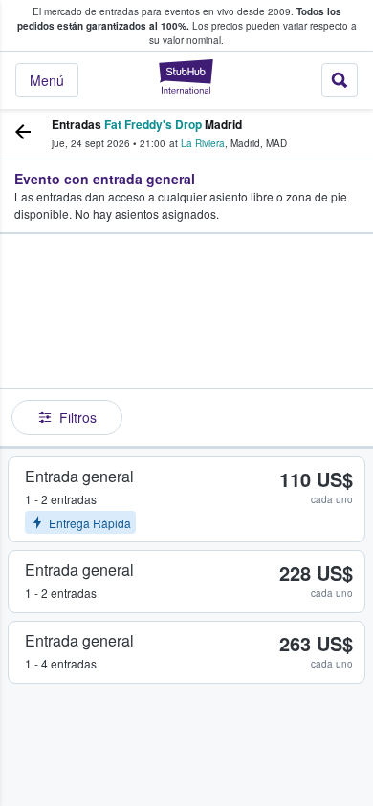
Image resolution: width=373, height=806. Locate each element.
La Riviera (203, 143)
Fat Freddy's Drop (153, 124)
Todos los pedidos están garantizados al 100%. (179, 18)
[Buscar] (339, 80)
